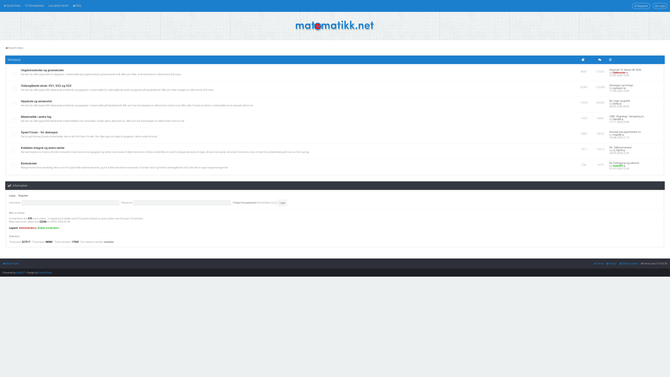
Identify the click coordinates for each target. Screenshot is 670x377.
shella (616, 103)
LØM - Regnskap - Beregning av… (627, 116)
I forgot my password (244, 202)
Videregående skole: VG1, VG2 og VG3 (46, 85)
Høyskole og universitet (36, 101)
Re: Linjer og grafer (619, 100)
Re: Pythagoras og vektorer (624, 163)
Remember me (266, 202)
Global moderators (48, 228)
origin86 (617, 134)
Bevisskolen (29, 163)
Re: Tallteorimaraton (620, 147)
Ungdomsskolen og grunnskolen (42, 70)
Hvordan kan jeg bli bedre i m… (625, 132)
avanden (109, 242)
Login (12, 195)
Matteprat (14, 59)
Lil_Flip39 (618, 150)
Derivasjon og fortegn (621, 85)
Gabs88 (617, 119)
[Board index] (335, 26)
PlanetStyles (45, 272)
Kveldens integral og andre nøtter (43, 148)
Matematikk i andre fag (36, 117)
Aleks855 (618, 165)
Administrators (27, 228)
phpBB (20, 272)
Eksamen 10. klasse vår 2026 (625, 69)
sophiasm (618, 88)
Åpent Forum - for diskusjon (39, 132)
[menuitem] (34, 5)
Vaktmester (619, 72)
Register (23, 195)
